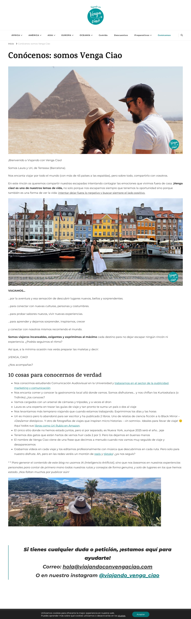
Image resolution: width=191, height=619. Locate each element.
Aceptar (141, 614)
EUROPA (66, 35)
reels (97, 454)
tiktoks (108, 454)
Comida (103, 35)
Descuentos (121, 35)
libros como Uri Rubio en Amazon (57, 425)
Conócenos (164, 35)
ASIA (50, 35)
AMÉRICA (34, 35)
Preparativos (141, 35)
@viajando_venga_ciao (129, 575)
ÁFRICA (15, 35)
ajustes (121, 615)
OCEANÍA (85, 35)
